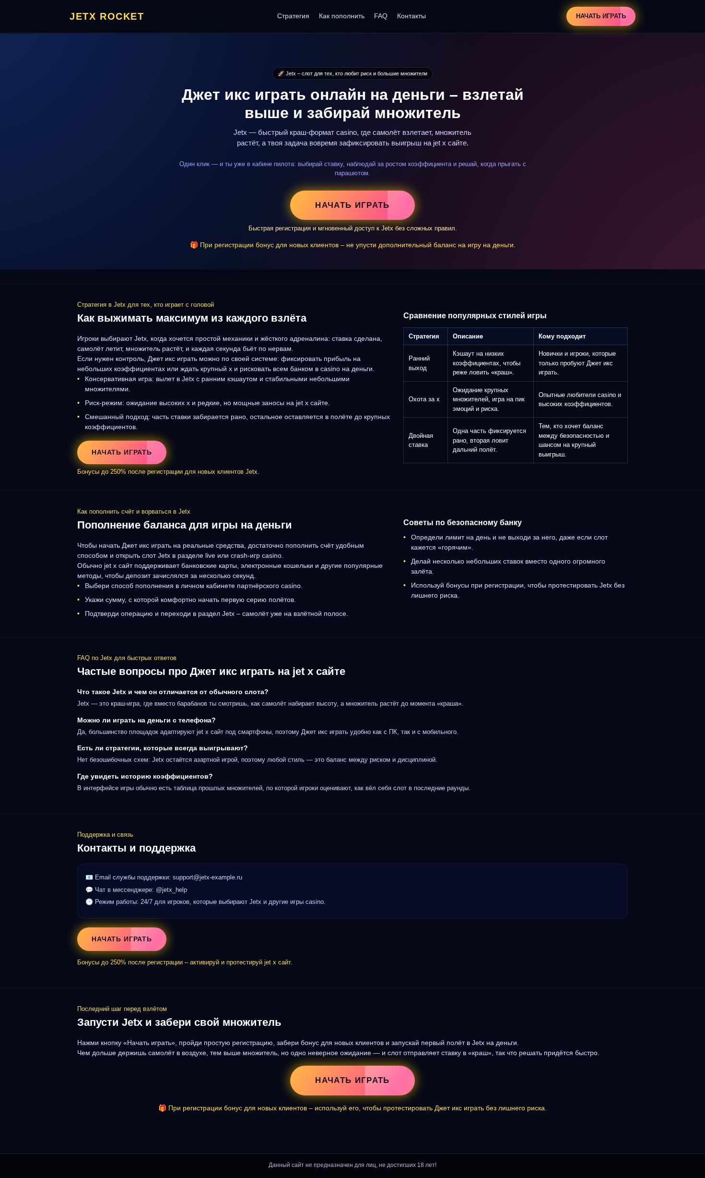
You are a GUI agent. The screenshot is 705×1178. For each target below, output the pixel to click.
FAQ (381, 16)
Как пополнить (341, 16)
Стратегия (293, 16)
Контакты (411, 16)
